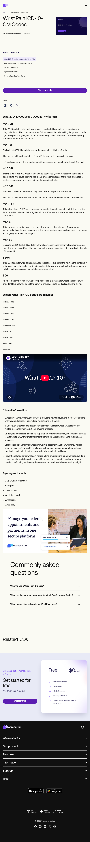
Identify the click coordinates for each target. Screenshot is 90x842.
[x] (49, 826)
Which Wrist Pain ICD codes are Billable (18, 63)
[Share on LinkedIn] (5, 105)
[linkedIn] (45, 826)
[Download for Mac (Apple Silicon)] (36, 791)
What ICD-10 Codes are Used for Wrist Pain (19, 59)
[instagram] (40, 826)
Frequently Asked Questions (14, 76)
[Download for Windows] (54, 791)
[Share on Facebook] (11, 105)
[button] (85, 5)
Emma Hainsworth (12, 34)
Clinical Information (11, 68)
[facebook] (35, 826)
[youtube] (54, 826)
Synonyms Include (11, 72)
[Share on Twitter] (17, 105)
